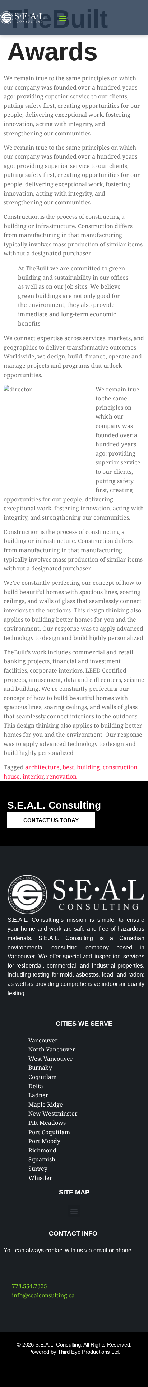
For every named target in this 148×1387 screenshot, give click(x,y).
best (68, 767)
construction (120, 767)
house (12, 776)
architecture (42, 767)
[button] (63, 18)
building (88, 767)
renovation (61, 776)
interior (33, 776)
